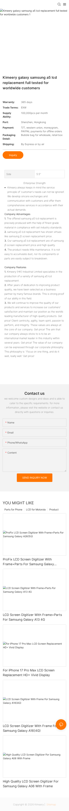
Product (54, 509)
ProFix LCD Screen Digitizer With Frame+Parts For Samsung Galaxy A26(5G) (28, 561)
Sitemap (51, 804)
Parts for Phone (13, 509)
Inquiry (13, 155)
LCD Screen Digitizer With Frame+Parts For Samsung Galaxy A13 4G (32, 617)
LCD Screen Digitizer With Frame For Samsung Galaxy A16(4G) (30, 728)
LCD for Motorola (36, 509)
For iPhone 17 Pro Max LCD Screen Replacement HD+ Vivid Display (29, 672)
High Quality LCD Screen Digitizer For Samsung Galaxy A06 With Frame (31, 783)
